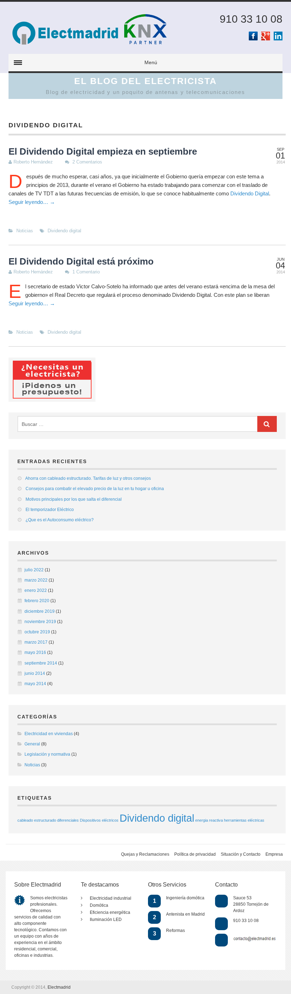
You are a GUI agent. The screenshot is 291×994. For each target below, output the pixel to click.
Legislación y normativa (47, 754)
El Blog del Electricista (145, 81)
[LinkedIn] (278, 36)
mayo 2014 (35, 683)
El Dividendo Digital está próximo (81, 261)
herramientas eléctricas (244, 820)
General (32, 744)
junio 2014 (34, 673)
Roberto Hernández (33, 162)
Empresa (274, 854)
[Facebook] (253, 36)
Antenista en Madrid (185, 914)
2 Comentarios (87, 162)
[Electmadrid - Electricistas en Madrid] (66, 12)
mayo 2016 (35, 652)
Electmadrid (59, 987)
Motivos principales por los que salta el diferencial (74, 499)
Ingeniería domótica (185, 897)
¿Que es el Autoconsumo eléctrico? (60, 519)
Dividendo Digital (249, 193)
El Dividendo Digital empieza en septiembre (103, 151)
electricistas (56, 897)
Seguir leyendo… (32, 202)
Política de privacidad (195, 854)
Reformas (175, 930)
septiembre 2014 (40, 663)
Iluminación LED (106, 919)
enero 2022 (35, 590)
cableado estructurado (36, 820)
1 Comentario (86, 271)
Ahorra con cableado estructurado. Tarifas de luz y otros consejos (88, 478)
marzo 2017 (36, 642)
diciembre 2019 (39, 611)
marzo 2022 (36, 580)
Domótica (99, 905)
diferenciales (68, 820)
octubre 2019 (37, 631)
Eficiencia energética (110, 912)
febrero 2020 (36, 600)
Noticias (24, 230)
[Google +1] (265, 36)
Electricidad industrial (110, 898)
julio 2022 (34, 569)
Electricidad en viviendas (48, 733)
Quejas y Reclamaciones (145, 854)
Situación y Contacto (240, 854)
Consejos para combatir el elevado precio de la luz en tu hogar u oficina (95, 488)
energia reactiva (209, 820)
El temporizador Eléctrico (50, 509)
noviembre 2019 (40, 621)
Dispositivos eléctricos (99, 820)
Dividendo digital (64, 230)
